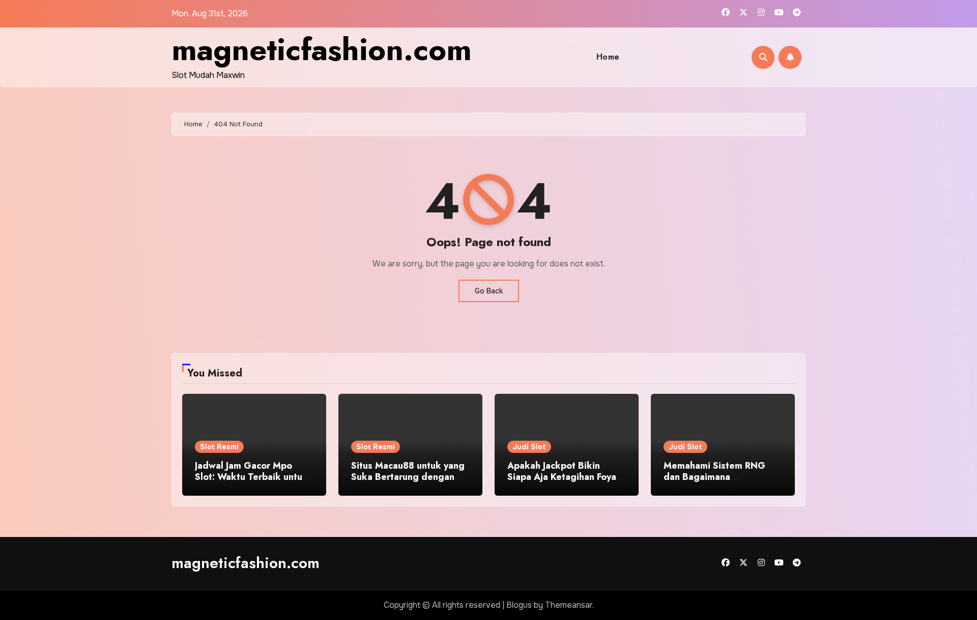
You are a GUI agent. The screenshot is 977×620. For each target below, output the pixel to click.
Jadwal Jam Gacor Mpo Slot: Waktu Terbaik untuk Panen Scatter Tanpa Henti (252, 476)
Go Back (489, 290)
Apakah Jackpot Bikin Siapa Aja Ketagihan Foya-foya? (563, 476)
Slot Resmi (219, 446)
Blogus (519, 605)
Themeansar (568, 605)
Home (608, 57)
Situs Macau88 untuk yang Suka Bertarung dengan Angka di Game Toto (408, 476)
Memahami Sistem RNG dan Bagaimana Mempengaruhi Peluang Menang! (715, 482)
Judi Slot (529, 446)
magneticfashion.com (321, 50)
